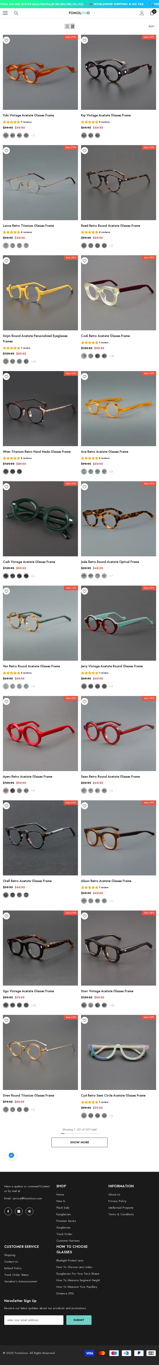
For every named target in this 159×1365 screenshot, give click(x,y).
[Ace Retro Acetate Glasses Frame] (118, 408)
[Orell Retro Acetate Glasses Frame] (40, 837)
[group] (17, 122)
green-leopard (6, 686)
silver (13, 245)
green (97, 245)
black (19, 135)
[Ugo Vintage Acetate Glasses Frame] (40, 948)
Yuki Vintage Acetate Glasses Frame (28, 115)
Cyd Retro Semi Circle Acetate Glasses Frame (113, 1095)
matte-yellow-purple (97, 1115)
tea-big (6, 1109)
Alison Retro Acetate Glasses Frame (106, 881)
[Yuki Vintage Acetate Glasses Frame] (40, 72)
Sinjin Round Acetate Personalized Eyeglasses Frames (35, 339)
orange (6, 135)
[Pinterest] (29, 1211)
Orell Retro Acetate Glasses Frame (27, 881)
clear (97, 576)
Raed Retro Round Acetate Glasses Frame (110, 225)
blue (13, 361)
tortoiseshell (84, 135)
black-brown (91, 686)
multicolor (97, 791)
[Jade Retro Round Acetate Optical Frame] (118, 518)
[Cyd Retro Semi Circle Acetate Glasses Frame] (118, 1052)
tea (6, 471)
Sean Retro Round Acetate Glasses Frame (110, 776)
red (104, 245)
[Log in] (142, 13)
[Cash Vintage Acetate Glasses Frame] (40, 518)
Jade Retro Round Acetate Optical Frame (110, 562)
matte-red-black (91, 1115)
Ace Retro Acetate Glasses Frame (104, 451)
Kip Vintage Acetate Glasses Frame (106, 115)
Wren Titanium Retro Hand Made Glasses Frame (37, 451)
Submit (78, 1320)
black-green (104, 356)
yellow (6, 361)
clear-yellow (91, 245)
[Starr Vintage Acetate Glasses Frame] (118, 948)
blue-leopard (91, 471)
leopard (13, 135)
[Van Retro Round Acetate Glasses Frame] (40, 623)
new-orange (84, 471)
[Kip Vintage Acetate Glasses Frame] (118, 72)
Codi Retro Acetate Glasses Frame (105, 336)
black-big (26, 1109)
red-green (84, 686)
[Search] (16, 13)
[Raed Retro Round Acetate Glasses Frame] (118, 182)
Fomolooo (21, 1353)
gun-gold (19, 471)
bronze (6, 245)
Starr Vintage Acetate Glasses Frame (107, 991)
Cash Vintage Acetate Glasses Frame (29, 562)
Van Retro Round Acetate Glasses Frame (31, 666)
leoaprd (84, 245)
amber (13, 686)
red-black (26, 791)
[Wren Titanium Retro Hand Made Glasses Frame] (40, 408)
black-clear (91, 791)
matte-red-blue (104, 1115)
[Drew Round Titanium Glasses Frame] (40, 1052)
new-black (104, 471)
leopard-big (19, 1109)
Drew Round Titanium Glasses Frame (28, 1095)
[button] (67, 26)
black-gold (26, 361)
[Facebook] (8, 1211)
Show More (79, 1142)
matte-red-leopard (97, 356)
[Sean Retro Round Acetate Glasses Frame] (118, 733)
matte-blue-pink (84, 1115)
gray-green (13, 576)
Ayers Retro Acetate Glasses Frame (27, 776)
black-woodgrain (97, 135)
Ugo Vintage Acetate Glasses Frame (28, 991)
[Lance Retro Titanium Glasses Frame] (40, 182)
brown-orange (84, 901)
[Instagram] (19, 1211)
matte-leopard (26, 1005)
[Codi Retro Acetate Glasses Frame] (118, 292)
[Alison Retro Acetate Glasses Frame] (118, 837)
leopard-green (104, 1005)
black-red (104, 686)
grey (26, 135)
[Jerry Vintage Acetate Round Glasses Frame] (118, 623)
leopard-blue (19, 361)
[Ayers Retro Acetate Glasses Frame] (40, 733)
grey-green (84, 1005)
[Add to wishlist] (6, 40)
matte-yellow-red (84, 356)
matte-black (19, 1005)
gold (26, 245)
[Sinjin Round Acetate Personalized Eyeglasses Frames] (40, 292)
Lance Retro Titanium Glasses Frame (28, 225)
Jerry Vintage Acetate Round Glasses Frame (112, 666)
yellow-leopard (91, 356)
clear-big (13, 1109)
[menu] (5, 13)
